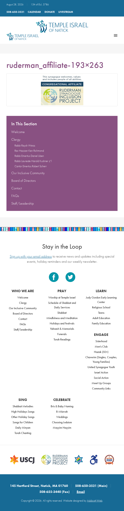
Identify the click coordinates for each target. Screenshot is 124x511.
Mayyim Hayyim (62, 427)
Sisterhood (101, 341)
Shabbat (62, 312)
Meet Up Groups (101, 383)
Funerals (62, 334)
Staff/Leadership (22, 203)
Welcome (18, 131)
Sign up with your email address (31, 256)
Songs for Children (23, 422)
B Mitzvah (62, 411)
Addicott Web (94, 500)
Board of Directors (23, 180)
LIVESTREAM (65, 12)
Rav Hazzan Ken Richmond (29, 150)
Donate (50, 12)
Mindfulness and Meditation (62, 318)
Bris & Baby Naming (62, 406)
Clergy (15, 139)
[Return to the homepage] (62, 26)
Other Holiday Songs (22, 417)
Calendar (34, 12)
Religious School (101, 307)
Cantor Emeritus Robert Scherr (31, 166)
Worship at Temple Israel (62, 297)
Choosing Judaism (62, 422)
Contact (16, 188)
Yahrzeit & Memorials (62, 329)
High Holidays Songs (22, 411)
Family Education (101, 323)
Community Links (101, 388)
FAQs (15, 195)
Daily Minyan (22, 427)
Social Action (101, 378)
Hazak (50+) (101, 352)
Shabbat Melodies (23, 406)
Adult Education (101, 318)
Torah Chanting (23, 433)
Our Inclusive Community (28, 173)
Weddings (62, 417)
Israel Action (101, 372)
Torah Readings (62, 339)
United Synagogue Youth (101, 367)
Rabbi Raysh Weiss (25, 145)
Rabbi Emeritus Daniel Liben (29, 156)
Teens (101, 312)
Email (81, 492)
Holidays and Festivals (62, 323)
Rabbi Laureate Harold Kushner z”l (33, 161)
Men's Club (101, 346)
